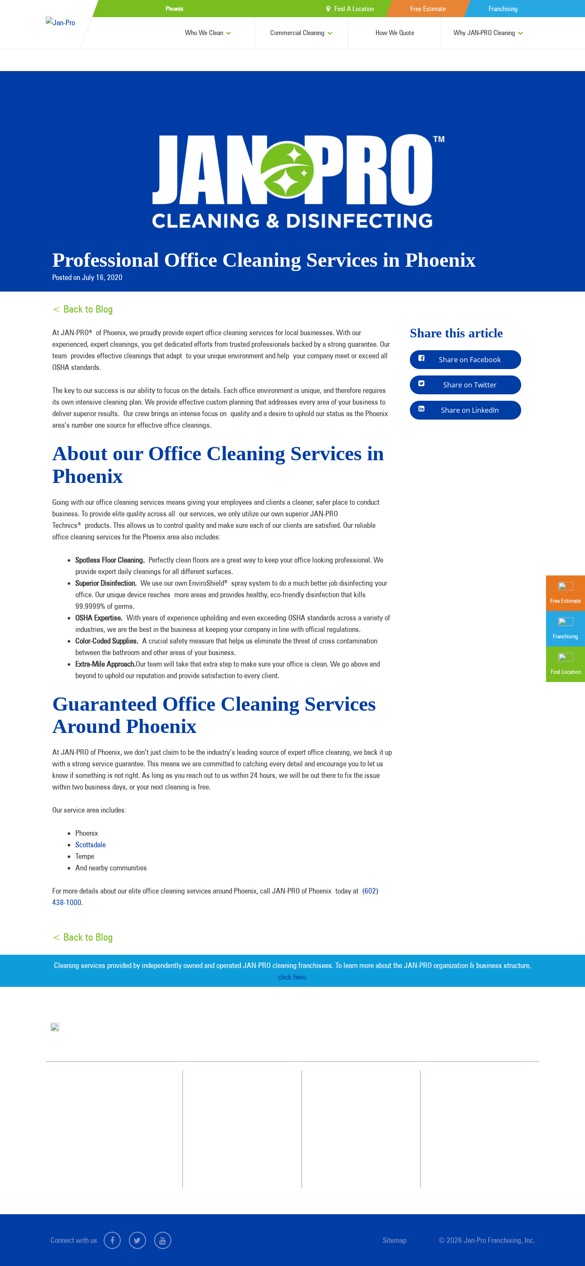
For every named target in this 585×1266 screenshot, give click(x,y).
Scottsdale (90, 844)
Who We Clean (204, 33)
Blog (342, 1150)
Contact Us (469, 1104)
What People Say (234, 1150)
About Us (347, 1088)
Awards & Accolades (361, 1104)
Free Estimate (428, 9)
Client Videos (352, 1119)
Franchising (503, 9)
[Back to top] (561, 1242)
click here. (292, 976)
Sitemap (394, 1240)
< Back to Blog (82, 309)
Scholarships (351, 1165)
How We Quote (395, 33)
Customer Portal (475, 1150)
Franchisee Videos (357, 1135)
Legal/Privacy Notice (480, 1135)
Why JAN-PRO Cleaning (484, 33)
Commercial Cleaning (297, 33)
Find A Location (354, 9)
